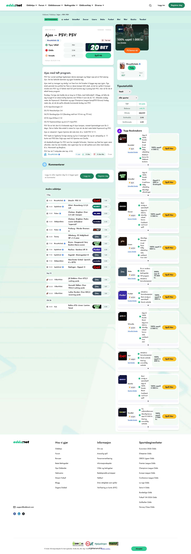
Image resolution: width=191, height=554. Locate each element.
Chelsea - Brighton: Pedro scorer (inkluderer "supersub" (78, 222)
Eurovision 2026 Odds (147, 448)
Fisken (56, 213)
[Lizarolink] (123, 241)
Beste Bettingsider (61, 463)
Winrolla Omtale (133, 331)
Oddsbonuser (54, 5)
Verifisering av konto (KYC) (107, 487)
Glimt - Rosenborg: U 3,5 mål (78, 206)
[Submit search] (150, 5)
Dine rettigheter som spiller (107, 482)
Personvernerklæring (104, 458)
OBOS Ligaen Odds (146, 458)
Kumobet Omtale (133, 152)
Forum (41, 5)
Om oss (100, 448)
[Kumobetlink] (123, 138)
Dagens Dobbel (61, 487)
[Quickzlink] (123, 379)
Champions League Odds (148, 468)
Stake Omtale (132, 278)
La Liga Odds (144, 482)
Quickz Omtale (132, 391)
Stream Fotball (60, 478)
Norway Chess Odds (146, 507)
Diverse (98, 5)
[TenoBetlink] (123, 412)
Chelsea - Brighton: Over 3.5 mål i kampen (78, 213)
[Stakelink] (123, 271)
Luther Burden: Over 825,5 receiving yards (79, 293)
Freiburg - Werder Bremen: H (79, 229)
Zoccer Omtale (132, 219)
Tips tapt (107, 40)
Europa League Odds (147, 473)
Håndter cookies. (105, 549)
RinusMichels (51, 40)
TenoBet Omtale (132, 420)
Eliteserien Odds (145, 453)
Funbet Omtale (132, 301)
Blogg (57, 482)
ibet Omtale (131, 363)
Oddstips (31, 5)
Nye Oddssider (60, 468)
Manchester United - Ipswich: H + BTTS (79, 261)
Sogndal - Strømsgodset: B (78, 255)
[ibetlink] (123, 356)
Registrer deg (176, 5)
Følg (132, 67)
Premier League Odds (147, 463)
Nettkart (100, 478)
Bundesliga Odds (145, 492)
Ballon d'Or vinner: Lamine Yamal (79, 306)
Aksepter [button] (139, 548)
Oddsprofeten (59, 221)
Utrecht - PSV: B (74, 200)
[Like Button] (83, 154)
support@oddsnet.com (25, 507)
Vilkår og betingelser (105, 468)
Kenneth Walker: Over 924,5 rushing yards (77, 286)
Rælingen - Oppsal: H (76, 267)
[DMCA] (78, 544)
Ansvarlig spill (102, 453)
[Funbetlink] (123, 295)
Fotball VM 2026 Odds (148, 497)
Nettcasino (59, 473)
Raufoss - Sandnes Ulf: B (77, 249)
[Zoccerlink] (123, 206)
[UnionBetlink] (123, 175)
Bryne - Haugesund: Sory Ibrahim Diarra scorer (78, 243)
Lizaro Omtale (132, 252)
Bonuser (58, 458)
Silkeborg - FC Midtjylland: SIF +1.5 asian (78, 236)
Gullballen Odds (145, 502)
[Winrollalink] (123, 316)
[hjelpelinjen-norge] (98, 543)
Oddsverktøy (85, 5)
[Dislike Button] (94, 154)
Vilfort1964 (58, 279)
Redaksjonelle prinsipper (106, 473)
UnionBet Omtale (133, 186)
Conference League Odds (148, 478)
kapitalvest (57, 206)
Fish (55, 307)
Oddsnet (45, 14)
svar (79, 154)
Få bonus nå (132, 50)
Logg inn (161, 5)
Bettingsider (70, 5)
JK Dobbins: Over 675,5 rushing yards (78, 279)
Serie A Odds (144, 487)
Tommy (56, 236)
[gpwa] (113, 543)
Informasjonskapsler (104, 463)
